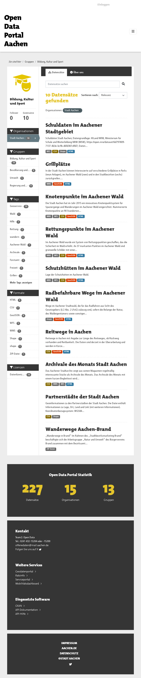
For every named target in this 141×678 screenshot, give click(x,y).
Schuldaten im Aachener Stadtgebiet (74, 128)
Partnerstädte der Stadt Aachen (82, 396)
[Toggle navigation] (133, 31)
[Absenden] (123, 84)
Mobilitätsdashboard (27, 583)
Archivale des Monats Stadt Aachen (86, 364)
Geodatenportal (24, 571)
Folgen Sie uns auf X (27, 549)
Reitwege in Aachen (68, 332)
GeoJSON (58, 184)
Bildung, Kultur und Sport (50, 62)
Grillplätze (58, 164)
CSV (55, 151)
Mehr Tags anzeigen (21, 282)
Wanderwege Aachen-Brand (78, 429)
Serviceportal (23, 579)
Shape (63, 151)
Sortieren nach (89, 95)
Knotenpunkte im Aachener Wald (85, 196)
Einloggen (103, 4)
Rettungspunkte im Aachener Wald (80, 232)
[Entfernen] (79, 111)
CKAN (18, 605)
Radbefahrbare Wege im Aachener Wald (85, 296)
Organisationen (70, 500)
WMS (49, 184)
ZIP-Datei (51, 449)
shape (49, 319)
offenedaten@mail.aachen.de (31, 545)
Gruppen (29, 62)
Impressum (69, 643)
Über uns (78, 72)
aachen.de (69, 648)
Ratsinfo (20, 575)
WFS (48, 151)
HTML (70, 151)
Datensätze (57, 72)
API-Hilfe (20, 613)
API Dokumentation (26, 609)
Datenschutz (69, 653)
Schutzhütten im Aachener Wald (83, 268)
